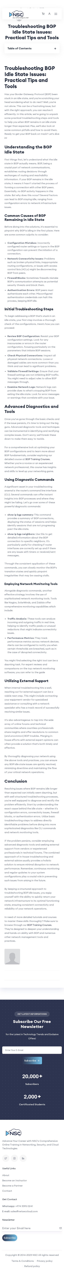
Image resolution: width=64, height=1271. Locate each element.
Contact (7, 1190)
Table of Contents (19, 48)
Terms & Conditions (22, 1260)
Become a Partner (12, 1185)
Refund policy (32, 1266)
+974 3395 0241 (24, 1206)
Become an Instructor (14, 1180)
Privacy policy (45, 1260)
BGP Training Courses (37, 459)
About (5, 1175)
